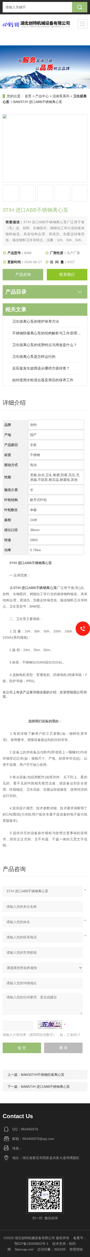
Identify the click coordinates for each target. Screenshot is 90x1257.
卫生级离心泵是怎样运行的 (33, 356)
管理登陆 (76, 1249)
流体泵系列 (61, 96)
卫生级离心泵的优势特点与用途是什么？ (44, 345)
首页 (28, 96)
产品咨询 (23, 274)
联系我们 (67, 274)
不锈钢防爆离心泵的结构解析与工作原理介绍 (47, 333)
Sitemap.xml (24, 1249)
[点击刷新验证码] (50, 1025)
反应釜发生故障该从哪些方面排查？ (41, 368)
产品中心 (42, 96)
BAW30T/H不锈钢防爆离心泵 (42, 1075)
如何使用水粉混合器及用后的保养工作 (42, 380)
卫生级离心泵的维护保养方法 (35, 321)
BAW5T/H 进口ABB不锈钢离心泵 (45, 1086)
